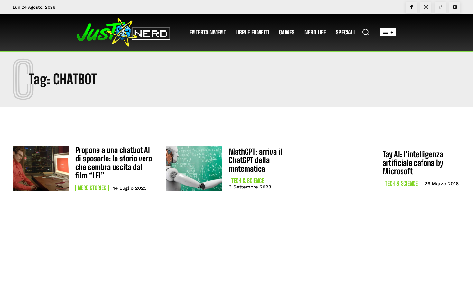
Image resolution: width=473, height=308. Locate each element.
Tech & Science (247, 181)
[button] (365, 32)
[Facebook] (411, 7)
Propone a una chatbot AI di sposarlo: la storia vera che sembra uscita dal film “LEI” (113, 162)
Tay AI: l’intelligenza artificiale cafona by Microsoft (413, 162)
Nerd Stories (92, 188)
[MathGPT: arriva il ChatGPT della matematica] (194, 168)
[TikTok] (440, 7)
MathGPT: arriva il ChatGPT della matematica (255, 160)
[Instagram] (425, 7)
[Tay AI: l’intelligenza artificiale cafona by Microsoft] (348, 168)
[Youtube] (454, 7)
